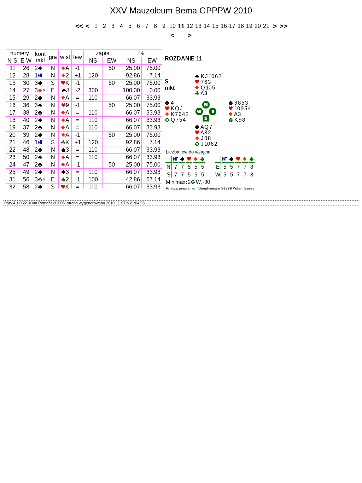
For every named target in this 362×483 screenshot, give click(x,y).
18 (241, 26)
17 (232, 26)
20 (258, 26)
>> (283, 26)
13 (198, 26)
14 (207, 26)
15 (215, 26)
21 (266, 26)
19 (249, 26)
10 (172, 26)
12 (190, 26)
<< (79, 26)
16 (224, 26)
